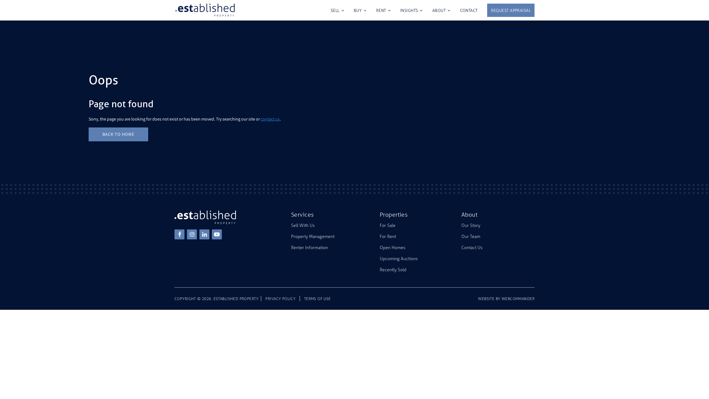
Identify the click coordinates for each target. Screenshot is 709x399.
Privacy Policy (280, 298)
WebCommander (518, 298)
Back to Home (118, 134)
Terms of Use (317, 298)
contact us (270, 119)
